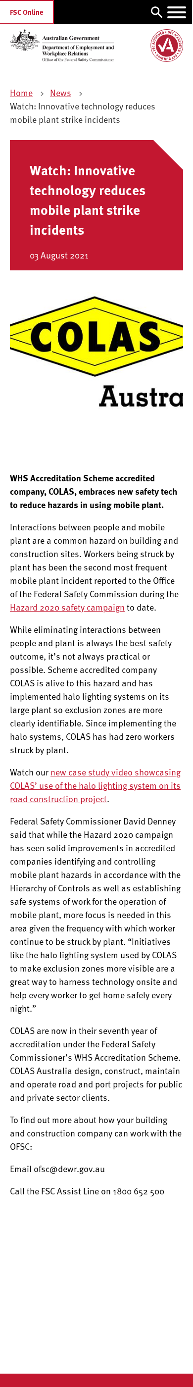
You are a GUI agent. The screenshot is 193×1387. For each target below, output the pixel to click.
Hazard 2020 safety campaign (67, 607)
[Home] (96, 45)
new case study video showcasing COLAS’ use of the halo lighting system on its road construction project (95, 785)
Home (21, 92)
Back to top (153, 1372)
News (60, 92)
